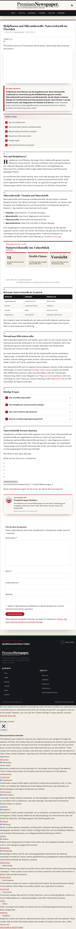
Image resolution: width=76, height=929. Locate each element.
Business (31, 13)
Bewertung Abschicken (10, 481)
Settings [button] (3, 715)
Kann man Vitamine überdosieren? (23, 412)
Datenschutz (46, 688)
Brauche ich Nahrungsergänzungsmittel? (26, 419)
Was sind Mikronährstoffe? (20, 398)
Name (8, 571)
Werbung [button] (4, 821)
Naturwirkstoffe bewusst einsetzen (20, 145)
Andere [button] (3, 836)
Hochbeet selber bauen (41, 370)
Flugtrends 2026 (58, 378)
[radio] (39, 463)
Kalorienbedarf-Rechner (50, 692)
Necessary (6, 762)
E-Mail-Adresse (12, 582)
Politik (22, 13)
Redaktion (45, 680)
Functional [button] (4, 889)
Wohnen (61, 13)
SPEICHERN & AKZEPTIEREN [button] (11, 927)
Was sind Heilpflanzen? (15, 122)
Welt (13, 13)
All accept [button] (12, 715)
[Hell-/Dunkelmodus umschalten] (72, 5)
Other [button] (2, 901)
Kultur (52, 13)
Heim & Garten (19, 32)
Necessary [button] (4, 759)
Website (8, 594)
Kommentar (11, 538)
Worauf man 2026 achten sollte (18, 136)
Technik (42, 13)
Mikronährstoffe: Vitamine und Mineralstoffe (23, 127)
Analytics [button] (4, 806)
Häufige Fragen (13, 140)
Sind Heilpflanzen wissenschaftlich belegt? (26, 405)
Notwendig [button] (4, 848)
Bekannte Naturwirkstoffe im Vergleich (21, 131)
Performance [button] (5, 792)
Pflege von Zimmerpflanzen (50, 376)
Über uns (45, 675)
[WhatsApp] (38, 41)
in (10, 39)
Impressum (45, 684)
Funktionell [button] (5, 777)
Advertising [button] (5, 862)
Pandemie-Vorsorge (52, 236)
